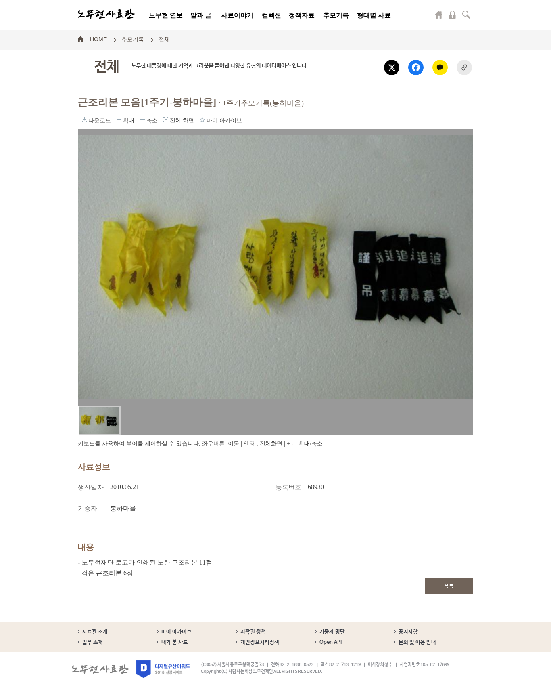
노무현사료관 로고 (106, 14)
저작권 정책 (253, 632)
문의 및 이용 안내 (417, 642)
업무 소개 (92, 642)
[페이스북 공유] (416, 67)
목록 (449, 586)
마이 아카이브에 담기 (202, 119)
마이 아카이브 (176, 632)
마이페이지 (439, 14)
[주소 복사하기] (464, 67)
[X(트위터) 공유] (391, 67)
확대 (119, 119)
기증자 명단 (332, 632)
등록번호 (288, 487)
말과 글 (200, 15)
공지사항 (408, 632)
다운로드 (84, 119)
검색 (466, 14)
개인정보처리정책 (259, 642)
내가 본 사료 (174, 642)
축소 (142, 119)
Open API (330, 642)
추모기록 (336, 15)
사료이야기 (237, 15)
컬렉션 (271, 15)
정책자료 (302, 15)
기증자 (87, 508)
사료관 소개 (95, 632)
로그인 (452, 14)
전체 (164, 39)
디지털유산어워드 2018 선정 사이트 (163, 669)
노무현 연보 (166, 15)
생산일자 (91, 487)
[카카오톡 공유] (440, 67)
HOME (98, 39)
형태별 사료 (374, 15)
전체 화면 (165, 119)
